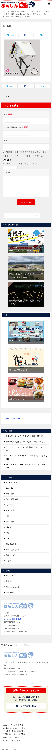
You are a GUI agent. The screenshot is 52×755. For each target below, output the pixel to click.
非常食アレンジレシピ (17, 399)
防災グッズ (10, 555)
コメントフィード (13, 587)
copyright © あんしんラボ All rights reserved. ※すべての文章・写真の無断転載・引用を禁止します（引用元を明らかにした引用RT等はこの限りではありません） (14, 732)
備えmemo (10, 505)
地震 (7, 516)
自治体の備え (11, 544)
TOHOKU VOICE (15, 341)
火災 (7, 538)
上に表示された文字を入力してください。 (21, 163)
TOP (11, 645)
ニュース (9, 488)
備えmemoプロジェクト (18, 370)
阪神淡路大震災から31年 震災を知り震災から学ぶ (25, 442)
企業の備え (10, 494)
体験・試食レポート (13, 499)
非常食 (8, 561)
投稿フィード (11, 581)
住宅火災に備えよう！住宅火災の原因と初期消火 (24, 436)
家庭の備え (10, 522)
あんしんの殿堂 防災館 (12, 619)
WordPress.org (12, 592)
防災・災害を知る (13, 550)
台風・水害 (10, 510)
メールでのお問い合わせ (27, 706)
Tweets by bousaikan (12, 418)
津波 (7, 533)
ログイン (9, 576)
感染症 (8, 527)
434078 (6, 96)
